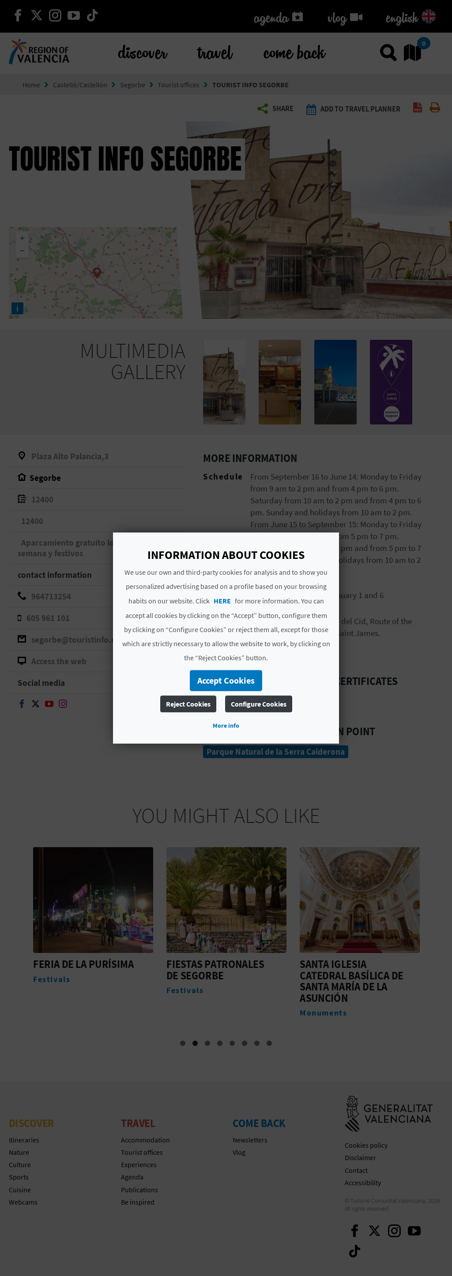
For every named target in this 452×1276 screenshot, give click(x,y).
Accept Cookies (226, 680)
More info (226, 725)
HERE (222, 600)
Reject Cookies (188, 703)
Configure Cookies (258, 703)
